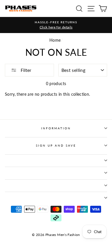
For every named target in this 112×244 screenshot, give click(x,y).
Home (55, 40)
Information (56, 128)
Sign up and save (56, 145)
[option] (56, 25)
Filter (25, 70)
